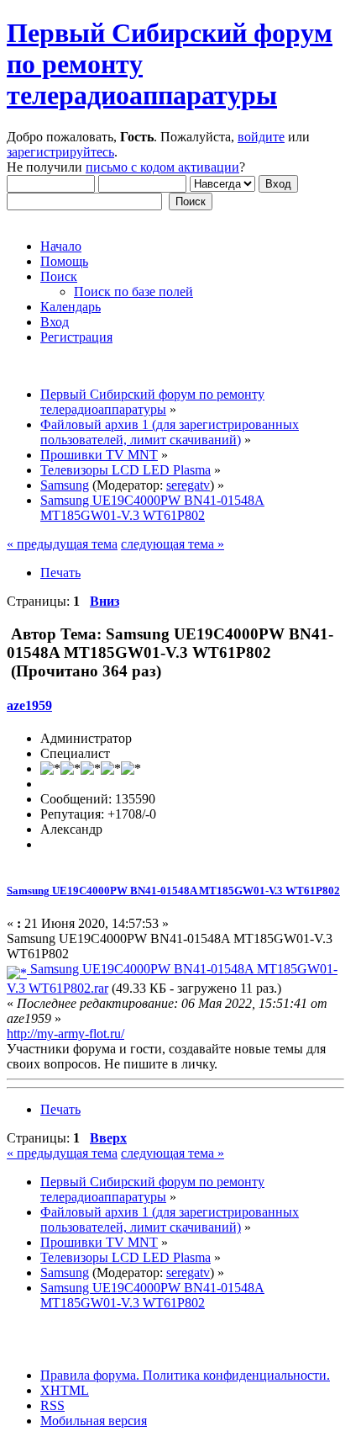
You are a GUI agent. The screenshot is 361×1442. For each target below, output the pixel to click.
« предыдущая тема (62, 544)
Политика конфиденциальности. (234, 1375)
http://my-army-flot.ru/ (65, 1033)
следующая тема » (172, 544)
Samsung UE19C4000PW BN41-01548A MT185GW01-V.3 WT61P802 (173, 890)
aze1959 (29, 705)
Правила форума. (89, 1375)
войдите (261, 137)
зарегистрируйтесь (60, 152)
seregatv (188, 485)
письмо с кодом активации (162, 167)
